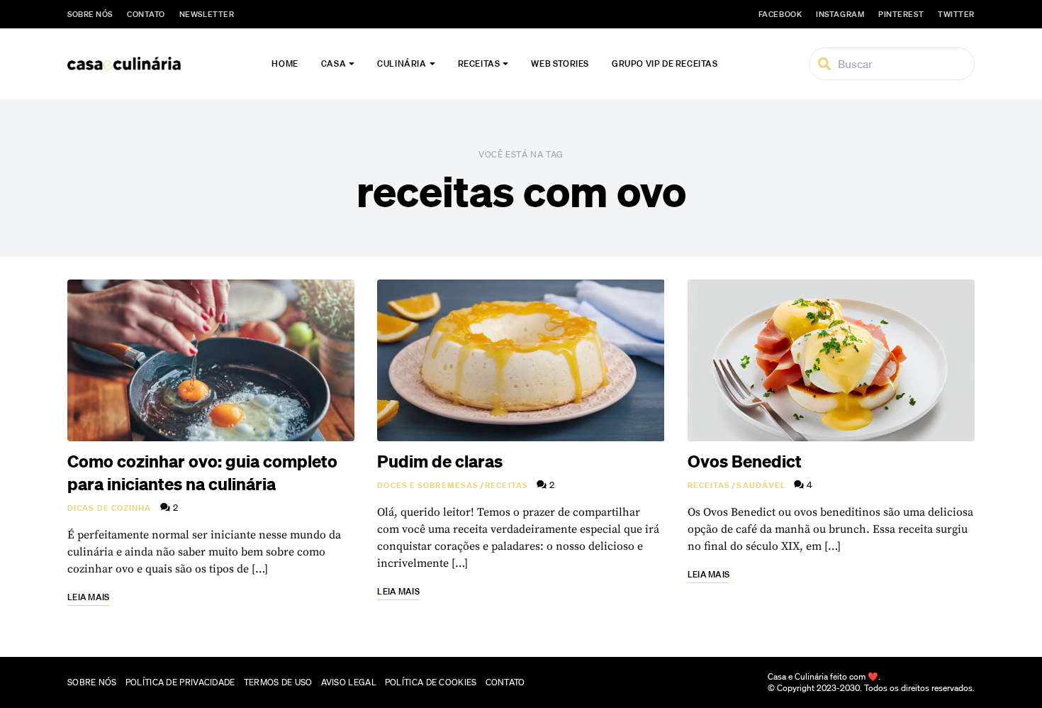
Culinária (401, 63)
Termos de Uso (278, 682)
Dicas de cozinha (109, 508)
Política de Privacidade (180, 682)
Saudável (760, 485)
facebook (780, 14)
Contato (146, 14)
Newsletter (207, 14)
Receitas (479, 63)
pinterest (901, 14)
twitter (956, 14)
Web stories (560, 63)
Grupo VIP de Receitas (665, 63)
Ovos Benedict (745, 461)
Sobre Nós (90, 14)
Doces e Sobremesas (427, 485)
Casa (333, 63)
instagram (840, 14)
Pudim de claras (440, 461)
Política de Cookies (431, 682)
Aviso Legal (348, 682)
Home (284, 63)
